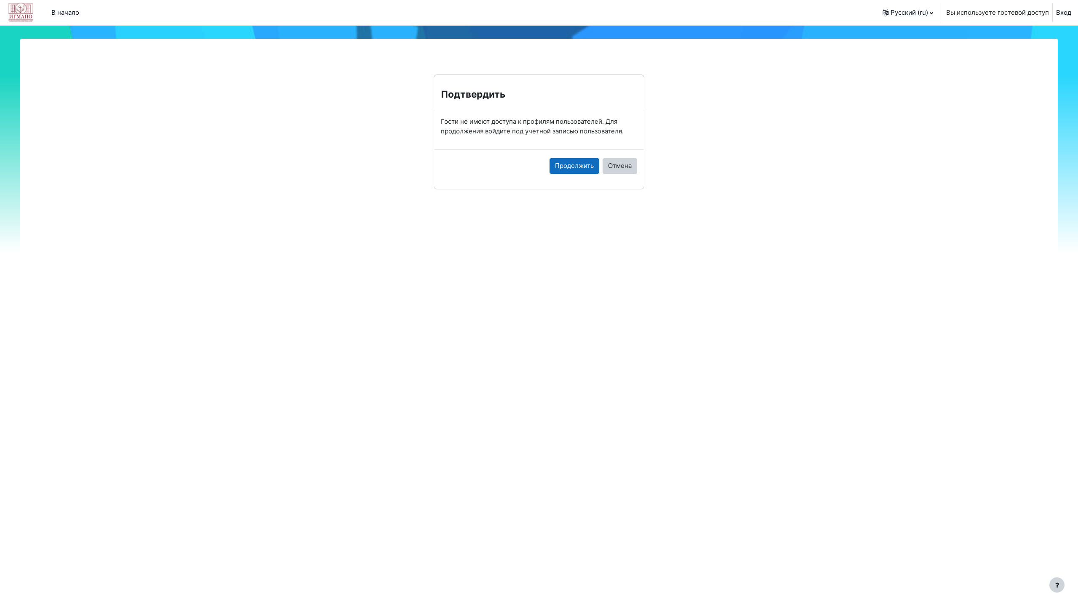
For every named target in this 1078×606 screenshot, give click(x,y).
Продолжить (574, 166)
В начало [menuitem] (65, 12)
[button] (908, 12)
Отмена (620, 166)
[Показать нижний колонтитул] (1057, 585)
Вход (1063, 12)
